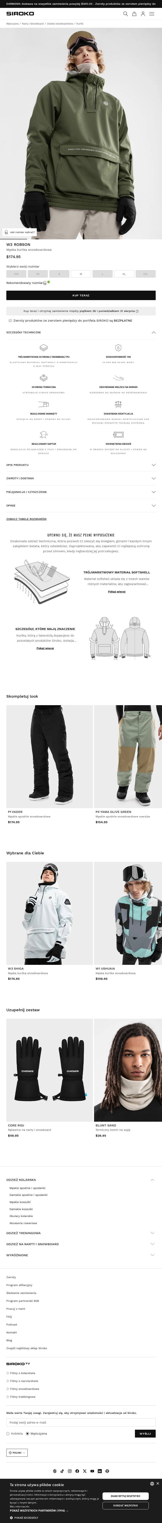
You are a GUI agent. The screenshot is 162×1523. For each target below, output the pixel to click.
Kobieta (17, 1433)
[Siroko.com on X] (85, 1471)
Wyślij (145, 1433)
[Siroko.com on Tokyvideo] (107, 1471)
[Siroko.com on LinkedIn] (100, 1471)
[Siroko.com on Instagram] (70, 1471)
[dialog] (81, 1501)
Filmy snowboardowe (24, 1388)
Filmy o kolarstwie (22, 1373)
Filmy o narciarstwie (24, 1381)
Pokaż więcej (116, 591)
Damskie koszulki (21, 1209)
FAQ (9, 1316)
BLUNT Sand (106, 1125)
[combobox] (152, 1484)
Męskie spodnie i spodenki (27, 1188)
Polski (17, 1452)
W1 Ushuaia (105, 968)
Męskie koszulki (20, 1202)
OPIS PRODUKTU (17, 464)
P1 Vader (15, 812)
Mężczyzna (39, 1433)
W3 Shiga (16, 968)
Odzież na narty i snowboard (32, 1244)
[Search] (126, 14)
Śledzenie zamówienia (21, 1293)
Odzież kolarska (21, 1180)
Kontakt (11, 1332)
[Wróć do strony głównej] (20, 13)
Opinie (10, 505)
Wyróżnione (17, 1255)
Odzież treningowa (23, 1233)
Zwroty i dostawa (20, 478)
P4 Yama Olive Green (113, 812)
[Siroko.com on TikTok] (62, 1471)
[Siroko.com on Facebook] (77, 1471)
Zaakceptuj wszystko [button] (125, 1496)
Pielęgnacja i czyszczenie (26, 491)
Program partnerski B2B (22, 1300)
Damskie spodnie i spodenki (28, 1194)
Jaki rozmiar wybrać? (22, 232)
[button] (55, 1510)
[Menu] (152, 14)
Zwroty (11, 1277)
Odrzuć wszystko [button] (125, 1505)
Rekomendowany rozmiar (24, 283)
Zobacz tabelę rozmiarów (26, 518)
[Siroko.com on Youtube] (92, 1471)
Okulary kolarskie (21, 1216)
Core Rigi (16, 1125)
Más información (19, 1506)
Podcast (11, 1324)
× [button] (157, 1483)
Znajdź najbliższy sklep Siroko (26, 1348)
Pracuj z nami (15, 1308)
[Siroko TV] (55, 1471)
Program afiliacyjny (19, 1285)
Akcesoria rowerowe (23, 1223)
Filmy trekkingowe (22, 1396)
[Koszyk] (134, 13)
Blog (9, 1340)
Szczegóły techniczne (23, 332)
